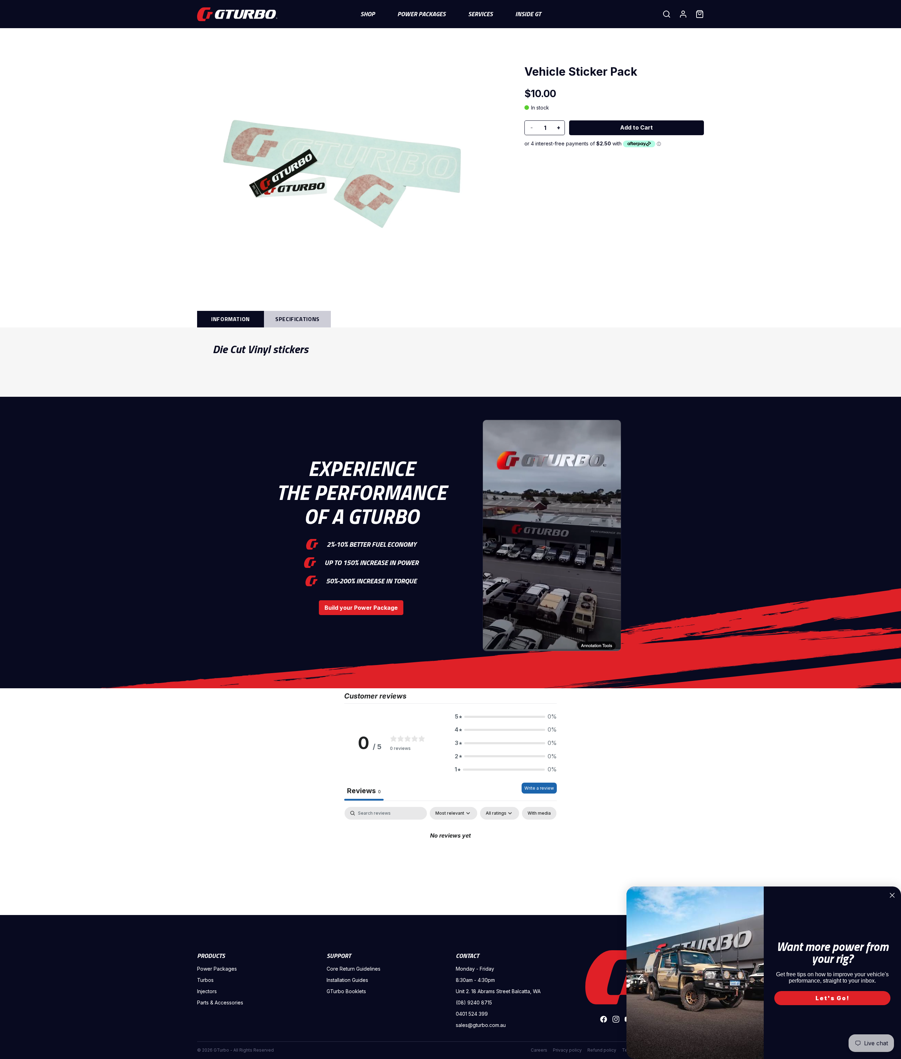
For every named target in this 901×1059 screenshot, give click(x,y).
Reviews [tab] (364, 791)
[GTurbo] (616, 977)
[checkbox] (539, 813)
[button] (506, 716)
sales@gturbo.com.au (481, 1025)
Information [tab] (230, 319)
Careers (539, 1050)
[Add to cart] (636, 127)
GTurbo (221, 1050)
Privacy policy (567, 1050)
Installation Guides (347, 980)
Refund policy (601, 1050)
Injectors (207, 991)
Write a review (539, 788)
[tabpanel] (450, 859)
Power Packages (217, 969)
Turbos (205, 980)
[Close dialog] (892, 895)
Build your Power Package (361, 607)
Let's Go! (832, 998)
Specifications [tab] (297, 319)
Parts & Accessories (220, 1002)
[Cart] (699, 14)
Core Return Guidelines (353, 969)
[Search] (666, 14)
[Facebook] (603, 1019)
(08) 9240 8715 (474, 1002)
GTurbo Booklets (346, 991)
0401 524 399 (472, 1014)
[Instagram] (616, 1019)
